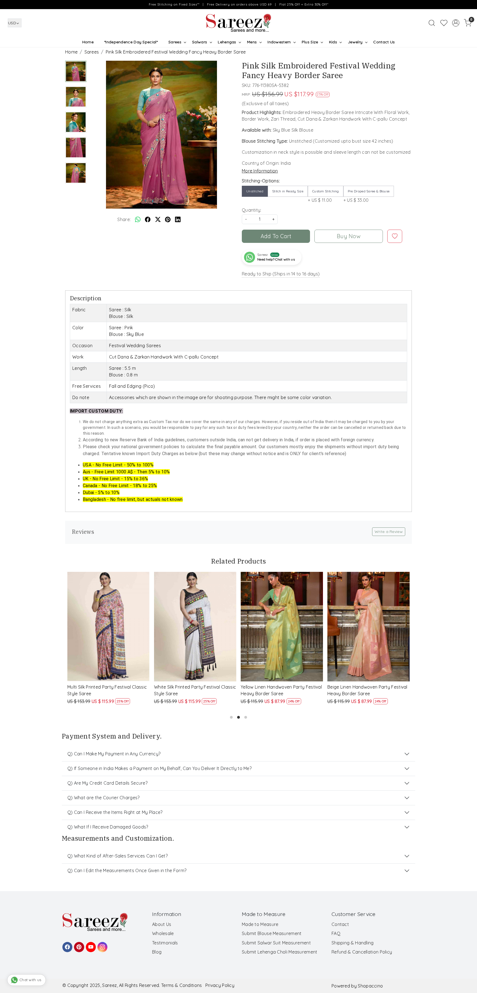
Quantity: (251, 210)
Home (88, 41)
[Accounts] (456, 22)
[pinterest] (168, 219)
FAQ (336, 933)
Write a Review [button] (389, 531)
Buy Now (349, 236)
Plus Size (310, 41)
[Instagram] (101, 944)
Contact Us (384, 41)
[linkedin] (178, 219)
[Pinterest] (78, 944)
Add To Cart (276, 236)
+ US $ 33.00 (366, 196)
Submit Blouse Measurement (272, 933)
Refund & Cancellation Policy (362, 952)
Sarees (174, 41)
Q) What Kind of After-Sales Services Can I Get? (117, 856)
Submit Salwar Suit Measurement (276, 943)
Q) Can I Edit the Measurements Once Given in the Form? (126, 870)
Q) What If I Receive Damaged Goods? (107, 827)
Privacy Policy (219, 985)
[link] (432, 23)
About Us (161, 924)
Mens (252, 41)
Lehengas (227, 41)
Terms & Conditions (181, 985)
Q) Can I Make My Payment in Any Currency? (113, 753)
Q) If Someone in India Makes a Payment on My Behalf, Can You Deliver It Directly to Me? (159, 768)
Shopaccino (370, 986)
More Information (260, 171)
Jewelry (355, 41)
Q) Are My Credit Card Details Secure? (107, 783)
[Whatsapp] (138, 219)
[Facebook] (66, 944)
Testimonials (165, 943)
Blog (156, 952)
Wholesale (163, 933)
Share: (124, 219)
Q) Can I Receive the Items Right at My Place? (115, 812)
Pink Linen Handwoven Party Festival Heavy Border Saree (107, 690)
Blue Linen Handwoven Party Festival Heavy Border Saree (194, 690)
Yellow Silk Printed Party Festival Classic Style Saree (362, 690)
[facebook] (148, 219)
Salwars (199, 41)
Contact (340, 924)
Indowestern (279, 41)
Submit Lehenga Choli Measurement (279, 952)
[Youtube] (90, 944)
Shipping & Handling (353, 943)
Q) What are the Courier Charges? (103, 797)
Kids (333, 41)
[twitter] (158, 219)
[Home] (238, 23)
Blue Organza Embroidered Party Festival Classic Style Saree (277, 690)
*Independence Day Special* (131, 41)
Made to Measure (260, 924)
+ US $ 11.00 (323, 196)
